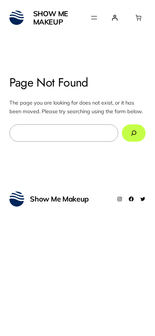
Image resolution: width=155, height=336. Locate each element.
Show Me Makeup (50, 17)
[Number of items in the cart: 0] (138, 17)
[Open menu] (94, 17)
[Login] (114, 17)
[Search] (134, 132)
